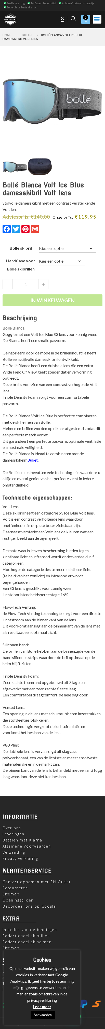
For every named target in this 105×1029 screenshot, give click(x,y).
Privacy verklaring (20, 858)
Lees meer (42, 1006)
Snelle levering (16, 3)
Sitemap (11, 894)
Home (7, 35)
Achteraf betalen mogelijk (78, 3)
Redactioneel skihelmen (27, 941)
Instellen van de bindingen (30, 929)
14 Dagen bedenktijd (43, 3)
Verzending (14, 852)
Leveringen (13, 834)
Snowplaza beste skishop (22, 7)
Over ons (12, 827)
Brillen (26, 35)
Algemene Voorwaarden (27, 846)
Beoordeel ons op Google (29, 906)
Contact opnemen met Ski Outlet (37, 881)
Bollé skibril (21, 248)
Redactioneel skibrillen (26, 935)
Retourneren (15, 887)
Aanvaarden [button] (43, 1015)
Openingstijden (18, 900)
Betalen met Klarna (22, 840)
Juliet (33, 460)
